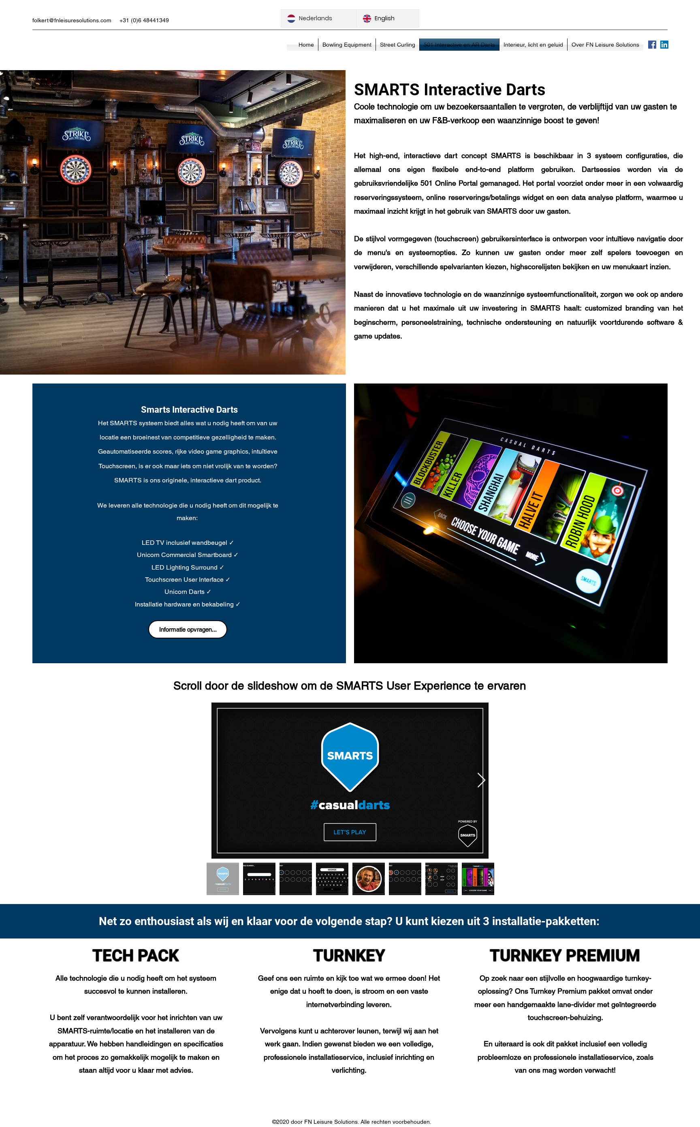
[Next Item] (481, 780)
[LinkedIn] (664, 45)
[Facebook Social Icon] (652, 45)
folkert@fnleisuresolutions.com (71, 20)
